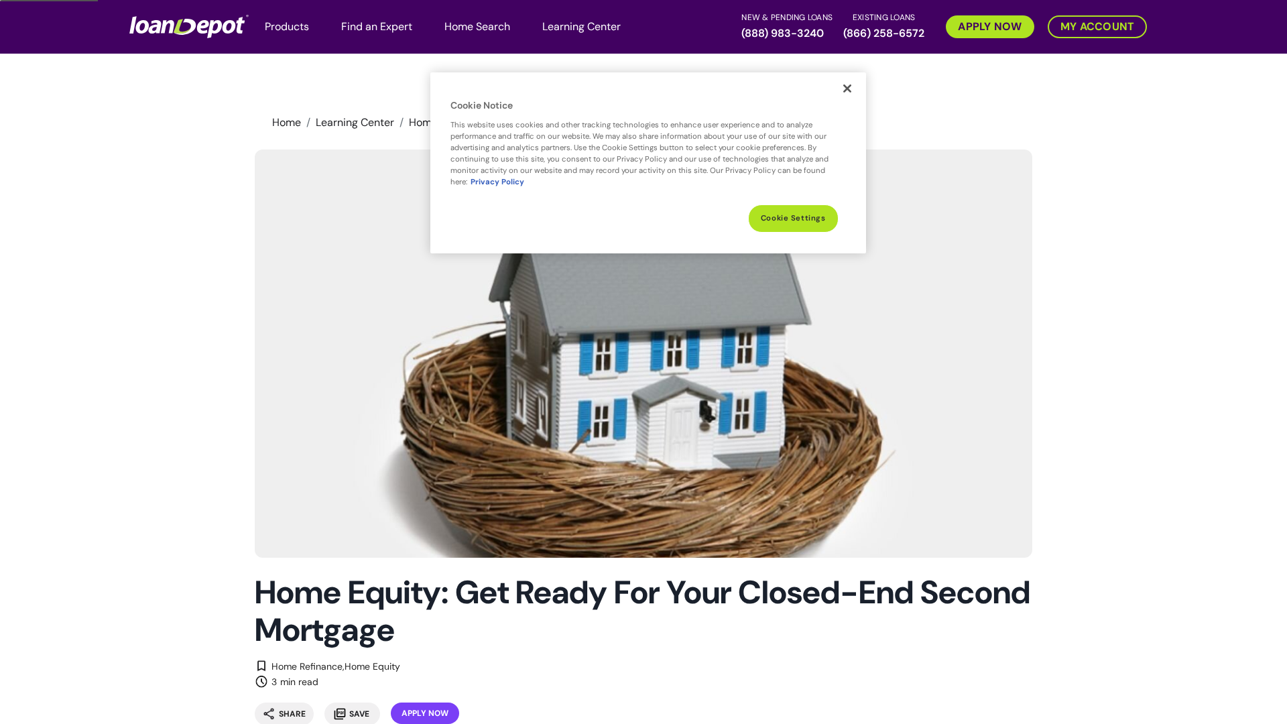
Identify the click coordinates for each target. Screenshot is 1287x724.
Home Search (477, 26)
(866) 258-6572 (883, 33)
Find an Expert (376, 26)
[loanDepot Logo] (189, 26)
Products (287, 26)
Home (286, 122)
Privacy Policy (497, 182)
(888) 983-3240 (782, 33)
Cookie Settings (793, 218)
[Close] (847, 88)
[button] (983, 26)
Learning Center (581, 26)
